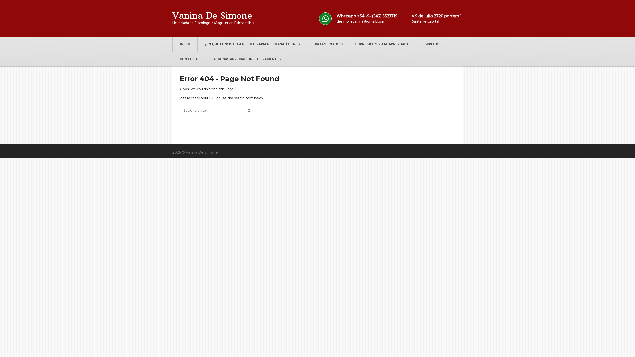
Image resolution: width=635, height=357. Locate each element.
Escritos (431, 44)
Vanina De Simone (212, 15)
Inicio (185, 44)
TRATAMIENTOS (326, 44)
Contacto (189, 59)
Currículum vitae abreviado (381, 44)
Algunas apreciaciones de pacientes (247, 59)
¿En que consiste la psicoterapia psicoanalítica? (250, 44)
